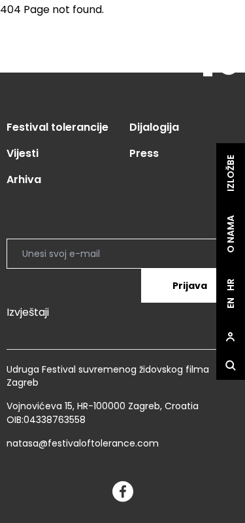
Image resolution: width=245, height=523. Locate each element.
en (230, 303)
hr (230, 284)
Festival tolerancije (57, 127)
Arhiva (24, 179)
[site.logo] (213, 57)
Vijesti (23, 153)
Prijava (189, 285)
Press (144, 153)
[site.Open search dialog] (230, 365)
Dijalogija (154, 127)
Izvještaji (28, 312)
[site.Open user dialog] (230, 336)
